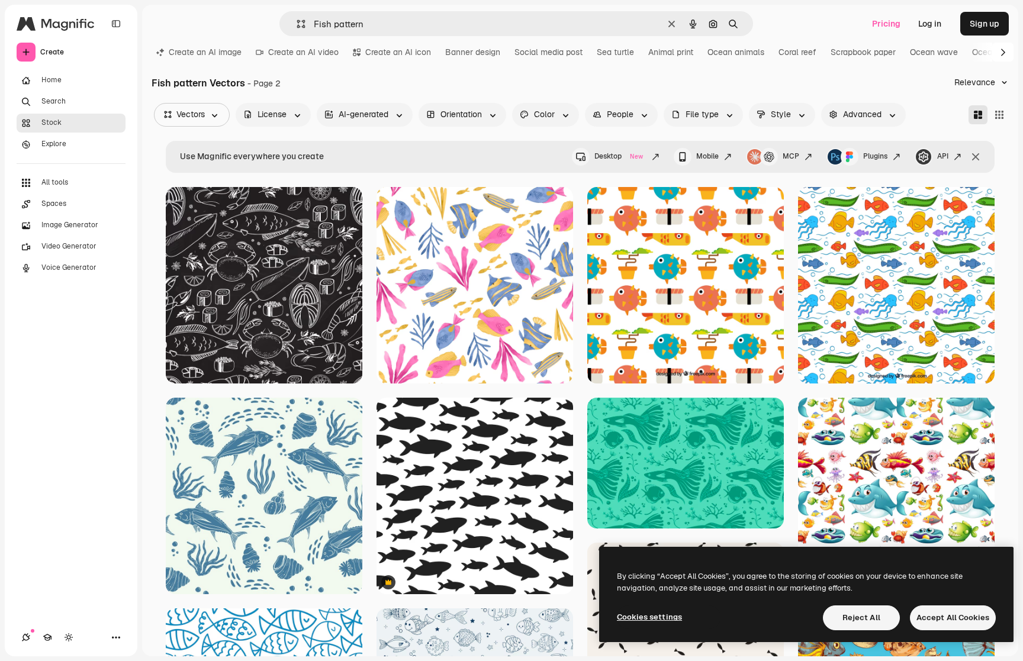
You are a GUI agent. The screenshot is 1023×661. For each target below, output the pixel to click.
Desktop (618, 156)
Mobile (707, 156)
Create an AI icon (398, 52)
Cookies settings (649, 617)
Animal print (670, 52)
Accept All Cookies (952, 617)
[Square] (999, 114)
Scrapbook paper (863, 52)
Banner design (472, 52)
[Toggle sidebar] (116, 23)
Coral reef (797, 52)
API (942, 156)
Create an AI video (303, 52)
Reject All (861, 617)
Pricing (886, 23)
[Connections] (26, 637)
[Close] (975, 157)
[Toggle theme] (68, 637)
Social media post (548, 52)
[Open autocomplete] (296, 24)
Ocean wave (934, 52)
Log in (929, 23)
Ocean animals (735, 52)
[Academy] (47, 637)
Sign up (984, 23)
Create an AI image (205, 52)
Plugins (875, 156)
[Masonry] (978, 114)
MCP (791, 156)
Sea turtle (615, 52)
